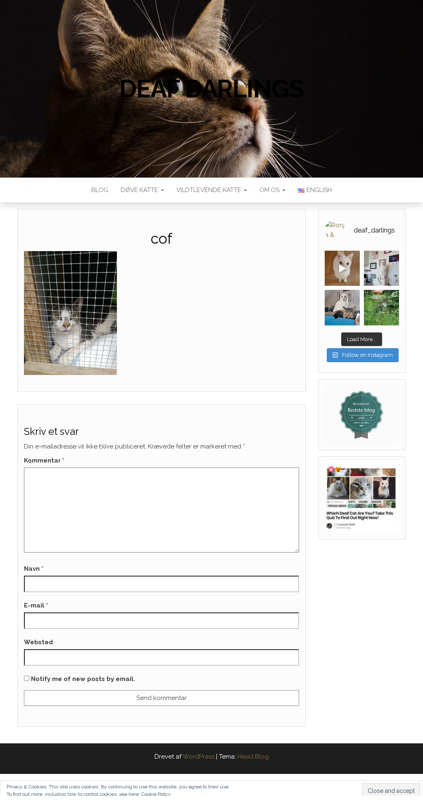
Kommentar (44, 460)
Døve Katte (140, 190)
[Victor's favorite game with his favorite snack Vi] (342, 268)
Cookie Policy (156, 794)
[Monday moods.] (342, 307)
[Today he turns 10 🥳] (381, 268)
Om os (270, 190)
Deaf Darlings (211, 88)
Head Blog (253, 756)
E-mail (36, 605)
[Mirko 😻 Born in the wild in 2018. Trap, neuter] (381, 307)
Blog (99, 190)
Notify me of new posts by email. (83, 679)
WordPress (198, 756)
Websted (38, 642)
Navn (33, 568)
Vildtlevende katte (209, 190)
